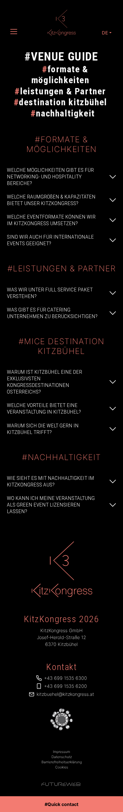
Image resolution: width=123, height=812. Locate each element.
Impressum (61, 751)
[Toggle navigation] (14, 31)
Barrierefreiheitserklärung (61, 762)
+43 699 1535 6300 (65, 678)
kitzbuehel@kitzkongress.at (65, 694)
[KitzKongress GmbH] (61, 569)
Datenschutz (61, 757)
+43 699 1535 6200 (65, 686)
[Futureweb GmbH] (61, 784)
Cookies (61, 767)
